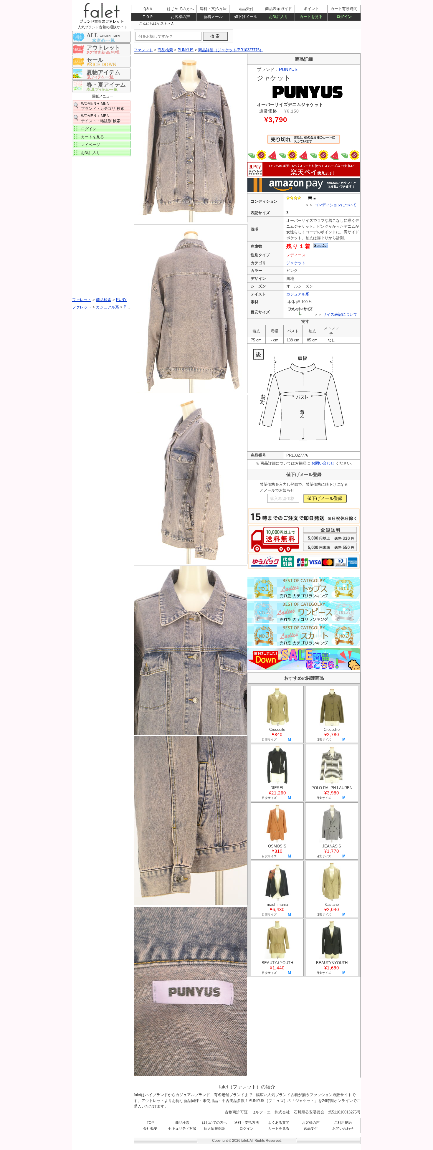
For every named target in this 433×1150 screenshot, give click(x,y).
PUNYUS (288, 69)
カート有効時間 (343, 8)
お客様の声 (311, 1123)
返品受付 (311, 1128)
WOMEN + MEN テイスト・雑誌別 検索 (100, 118)
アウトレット (103, 47)
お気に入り (90, 153)
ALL (103, 35)
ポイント (311, 8)
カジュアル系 (297, 294)
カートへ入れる (303, 142)
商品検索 (182, 1123)
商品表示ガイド (278, 8)
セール (95, 60)
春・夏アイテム (106, 85)
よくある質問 (278, 1123)
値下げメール (245, 16)
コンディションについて (335, 205)
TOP (150, 1123)
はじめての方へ (214, 1123)
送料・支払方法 (246, 1123)
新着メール (213, 16)
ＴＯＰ (147, 16)
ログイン (88, 129)
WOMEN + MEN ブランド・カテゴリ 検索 (102, 106)
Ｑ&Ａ (148, 8)
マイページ (90, 145)
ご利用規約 (343, 1123)
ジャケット (295, 263)
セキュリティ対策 (182, 1128)
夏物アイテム (103, 72)
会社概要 (150, 1128)
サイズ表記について (340, 314)
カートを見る (92, 137)
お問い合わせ (323, 463)
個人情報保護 (214, 1128)
